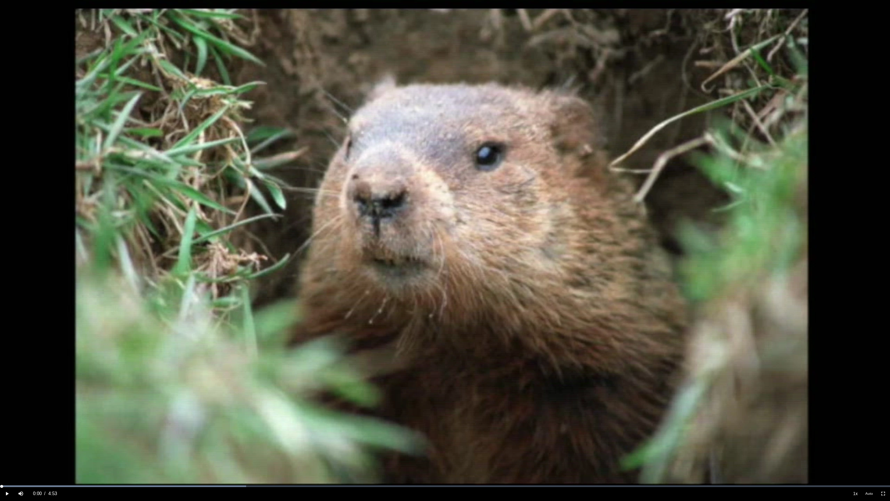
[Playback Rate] (855, 494)
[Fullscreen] (883, 494)
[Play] (7, 494)
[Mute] (21, 494)
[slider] (445, 486)
